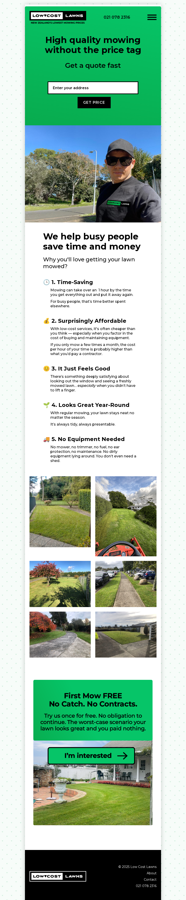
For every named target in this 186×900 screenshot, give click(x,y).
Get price (94, 102)
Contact (150, 879)
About (152, 873)
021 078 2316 (117, 17)
